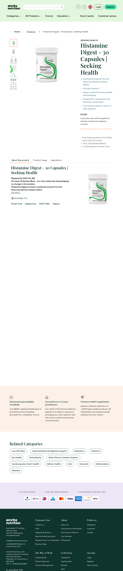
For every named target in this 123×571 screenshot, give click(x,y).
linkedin (90, 532)
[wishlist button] (78, 7)
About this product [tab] (20, 160)
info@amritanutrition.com (16, 541)
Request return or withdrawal (47, 540)
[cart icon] (84, 7)
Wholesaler (65, 540)
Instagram (91, 525)
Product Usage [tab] (40, 160)
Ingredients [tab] (56, 160)
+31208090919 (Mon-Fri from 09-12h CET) (16, 545)
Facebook (91, 529)
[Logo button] (14, 7)
